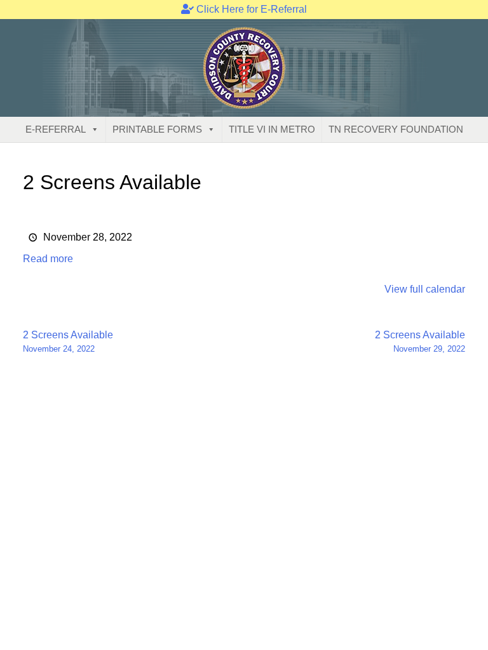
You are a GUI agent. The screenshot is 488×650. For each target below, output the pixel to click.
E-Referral (55, 129)
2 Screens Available (68, 341)
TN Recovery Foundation (396, 129)
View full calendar (424, 289)
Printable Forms (157, 129)
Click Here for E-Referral (250, 9)
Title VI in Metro (272, 129)
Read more (48, 258)
